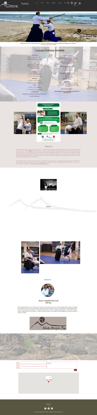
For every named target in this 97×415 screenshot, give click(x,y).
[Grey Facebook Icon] (68, 3)
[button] (80, 3)
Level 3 (60, 84)
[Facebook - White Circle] (45, 408)
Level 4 (59, 85)
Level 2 (60, 82)
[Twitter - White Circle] (52, 408)
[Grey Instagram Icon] (71, 3)
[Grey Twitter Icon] (75, 3)
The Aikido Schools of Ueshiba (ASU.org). (39, 163)
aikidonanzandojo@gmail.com (50, 353)
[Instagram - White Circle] (49, 408)
